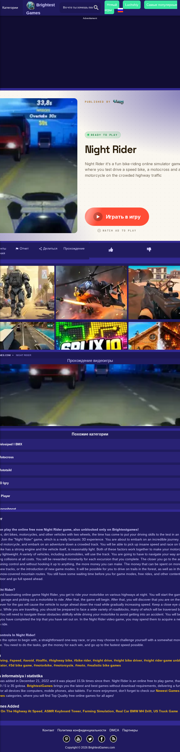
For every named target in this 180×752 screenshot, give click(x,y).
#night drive (102, 660)
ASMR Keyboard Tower (62, 711)
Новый (112, 5)
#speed (15, 660)
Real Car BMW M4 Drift (134, 711)
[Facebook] (102, 739)
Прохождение (74, 248)
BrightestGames (40, 686)
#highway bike (60, 660)
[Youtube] (78, 739)
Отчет (24, 248)
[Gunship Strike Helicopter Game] (91, 293)
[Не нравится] (149, 250)
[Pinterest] (66, 739)
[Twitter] (90, 739)
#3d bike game (20, 665)
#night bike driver (128, 660)
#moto (80, 665)
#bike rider (82, 660)
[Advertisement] (90, 53)
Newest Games (168, 691)
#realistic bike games (104, 665)
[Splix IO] (91, 349)
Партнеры (130, 730)
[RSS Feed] (113, 739)
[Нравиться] (110, 250)
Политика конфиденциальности (81, 730)
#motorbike (43, 665)
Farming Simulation (98, 711)
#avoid (28, 660)
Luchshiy (131, 5)
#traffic (41, 660)
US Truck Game (166, 711)
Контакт (48, 730)
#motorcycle (63, 665)
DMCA (114, 730)
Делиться (49, 248)
